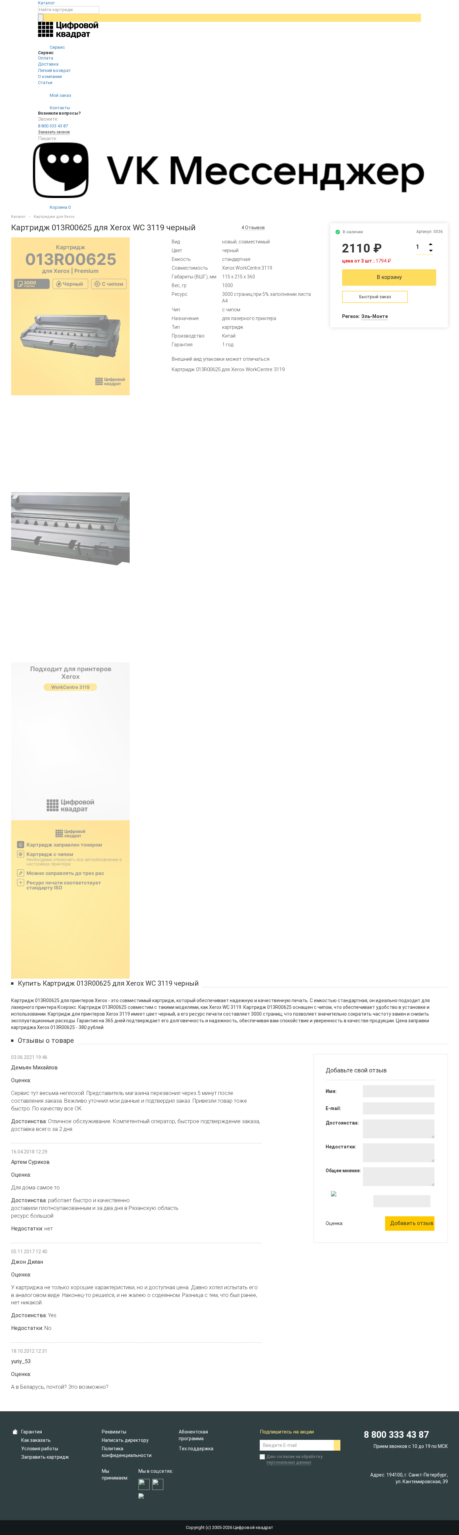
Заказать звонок (54, 132)
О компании (50, 76)
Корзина (60, 207)
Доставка (48, 64)
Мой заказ (60, 95)
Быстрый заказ (375, 296)
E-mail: (333, 1108)
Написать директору (125, 1440)
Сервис (57, 47)
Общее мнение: (343, 1170)
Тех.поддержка (196, 1448)
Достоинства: (342, 1123)
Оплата (45, 58)
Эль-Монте (374, 316)
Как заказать (36, 1440)
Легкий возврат (54, 70)
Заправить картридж (45, 1457)
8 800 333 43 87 (53, 125)
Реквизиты (114, 1431)
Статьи (45, 82)
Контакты (59, 107)
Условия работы (39, 1448)
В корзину (389, 277)
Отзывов (253, 227)
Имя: (331, 1091)
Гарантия (31, 1431)
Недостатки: (341, 1146)
